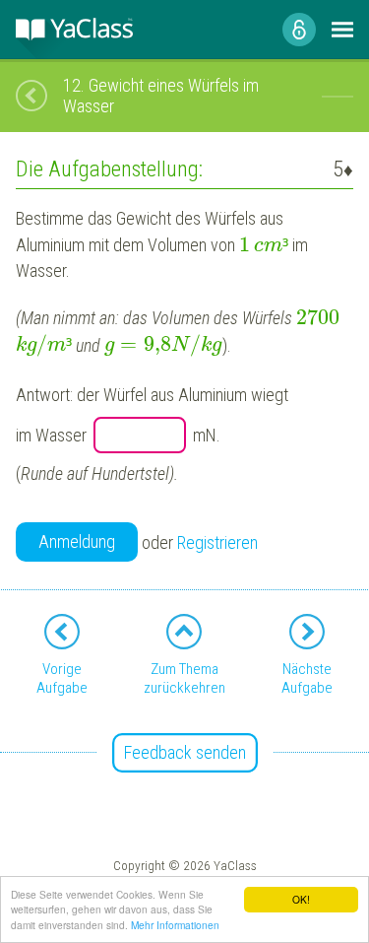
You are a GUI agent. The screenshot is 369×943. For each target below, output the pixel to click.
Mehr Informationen (175, 924)
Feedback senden (185, 752)
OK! (301, 899)
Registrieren (217, 542)
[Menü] (342, 29)
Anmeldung (76, 541)
